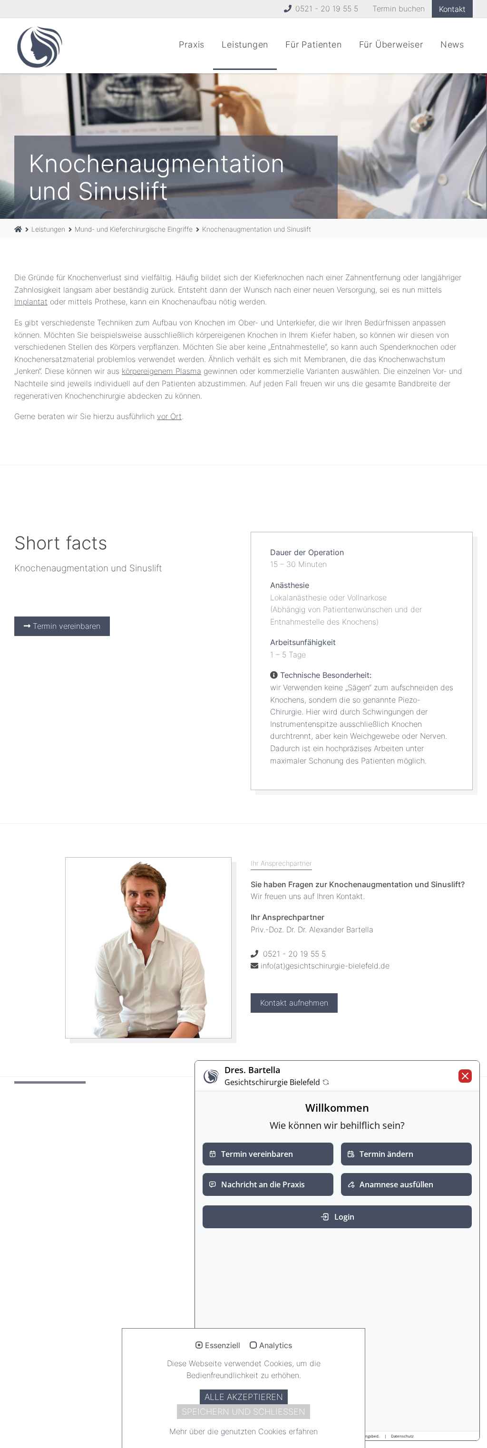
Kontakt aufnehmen (294, 1003)
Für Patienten (313, 44)
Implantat (31, 301)
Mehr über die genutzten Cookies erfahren (243, 1431)
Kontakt (452, 9)
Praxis (192, 44)
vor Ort (169, 416)
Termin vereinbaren (65, 626)
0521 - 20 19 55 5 (325, 8)
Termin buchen (398, 8)
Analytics (275, 1345)
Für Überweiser (391, 44)
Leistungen (245, 44)
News (452, 44)
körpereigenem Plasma (161, 371)
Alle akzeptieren (244, 1397)
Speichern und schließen (243, 1412)
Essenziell (222, 1345)
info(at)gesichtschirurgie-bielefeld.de (325, 965)
